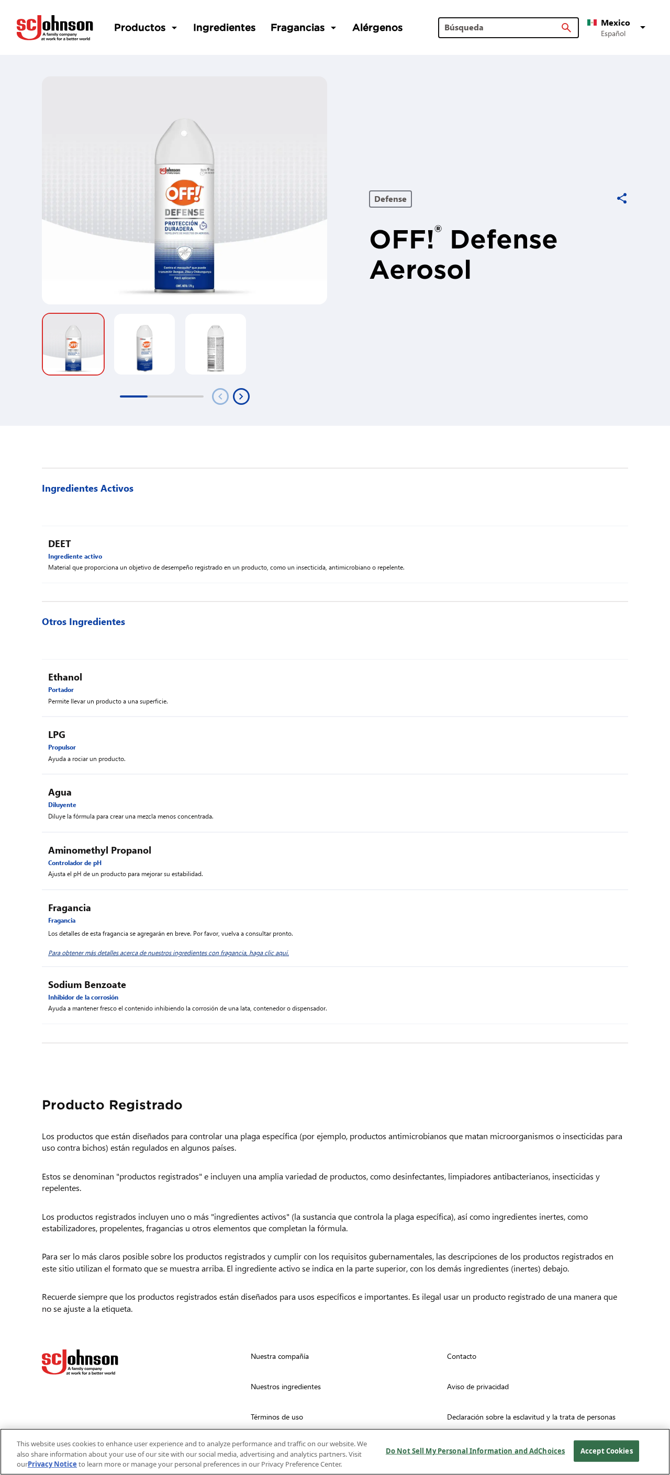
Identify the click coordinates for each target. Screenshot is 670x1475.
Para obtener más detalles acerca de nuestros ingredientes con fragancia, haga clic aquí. (168, 953)
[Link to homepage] (55, 27)
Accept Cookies (606, 1450)
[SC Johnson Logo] (80, 1362)
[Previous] (220, 396)
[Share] (622, 198)
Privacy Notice (52, 1464)
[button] (618, 27)
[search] (566, 27)
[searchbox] (502, 27)
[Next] (241, 396)
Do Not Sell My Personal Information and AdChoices (475, 1450)
